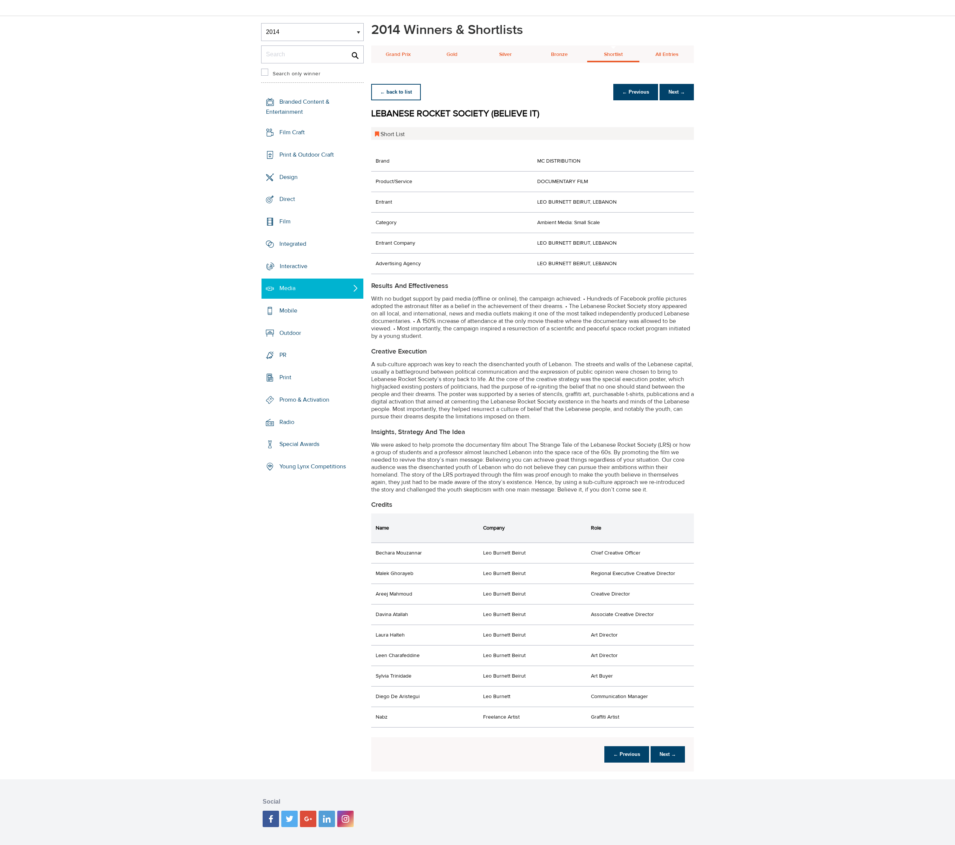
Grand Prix (398, 54)
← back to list (396, 92)
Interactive (293, 266)
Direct (287, 199)
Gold (452, 54)
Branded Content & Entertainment (297, 107)
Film (285, 221)
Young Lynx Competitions (312, 466)
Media (287, 288)
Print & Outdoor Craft (306, 154)
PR (282, 355)
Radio (286, 422)
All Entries (667, 54)
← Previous (635, 92)
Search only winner (296, 73)
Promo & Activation (304, 399)
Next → (676, 92)
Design (288, 176)
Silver (505, 54)
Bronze (559, 54)
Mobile (288, 310)
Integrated (292, 244)
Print (285, 377)
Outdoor (290, 333)
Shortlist (613, 54)
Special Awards (299, 444)
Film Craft (292, 132)
